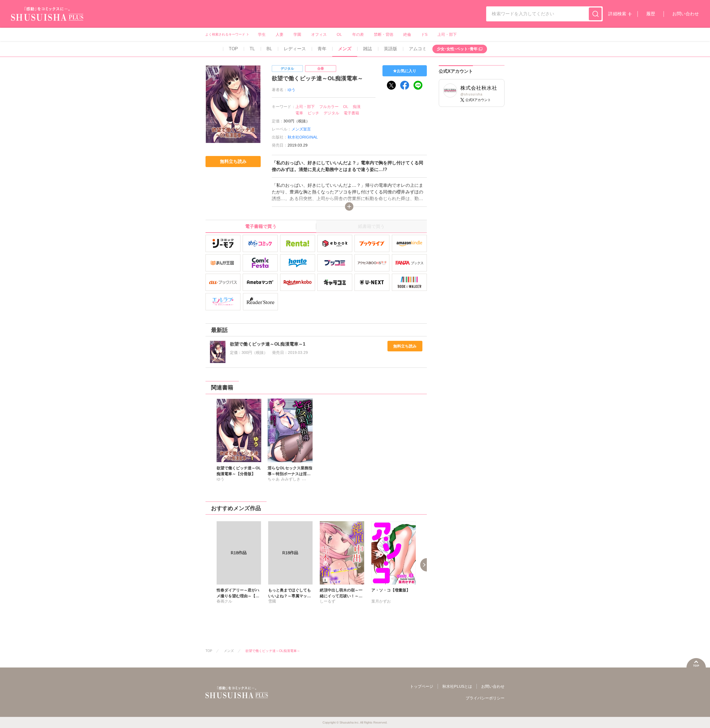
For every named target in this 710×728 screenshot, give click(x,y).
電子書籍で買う (260, 226)
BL (269, 48)
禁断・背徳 (383, 34)
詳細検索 (617, 13)
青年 (322, 48)
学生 (262, 34)
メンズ (344, 48)
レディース (295, 48)
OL (339, 34)
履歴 (650, 13)
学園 (297, 34)
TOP (233, 48)
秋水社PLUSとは (457, 686)
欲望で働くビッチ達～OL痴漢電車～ (272, 651)
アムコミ (418, 48)
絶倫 (407, 34)
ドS (424, 34)
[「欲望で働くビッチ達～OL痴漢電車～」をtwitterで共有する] (391, 85)
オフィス (319, 34)
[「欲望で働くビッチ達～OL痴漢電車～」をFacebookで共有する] (404, 85)
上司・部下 (447, 34)
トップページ (421, 686)
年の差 (358, 34)
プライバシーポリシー (485, 698)
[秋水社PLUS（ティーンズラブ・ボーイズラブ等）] (47, 17)
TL (252, 48)
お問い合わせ (685, 13)
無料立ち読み (405, 346)
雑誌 (367, 48)
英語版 (390, 48)
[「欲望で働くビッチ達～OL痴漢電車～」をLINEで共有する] (418, 85)
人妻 (279, 34)
